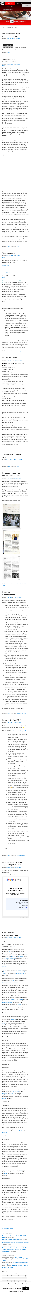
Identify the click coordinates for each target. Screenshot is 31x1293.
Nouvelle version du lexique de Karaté (11, 1239)
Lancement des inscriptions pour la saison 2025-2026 (15, 1242)
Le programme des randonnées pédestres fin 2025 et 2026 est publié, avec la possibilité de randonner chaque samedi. (15, 1249)
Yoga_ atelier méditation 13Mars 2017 (11, 463)
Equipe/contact (22, 21)
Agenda (16, 21)
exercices (19, 1223)
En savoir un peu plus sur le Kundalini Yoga (11, 474)
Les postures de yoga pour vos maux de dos (11, 34)
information (19, 584)
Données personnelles (8, 9)
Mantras (4, 269)
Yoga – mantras (8, 253)
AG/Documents (9, 24)
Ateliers (15, 24)
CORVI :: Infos (10, 6)
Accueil (7, 21)
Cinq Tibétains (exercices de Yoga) (10, 933)
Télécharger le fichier (24, 917)
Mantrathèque (5, 265)
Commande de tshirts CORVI (9, 1246)
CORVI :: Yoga (10, 3)
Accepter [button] (25, 1288)
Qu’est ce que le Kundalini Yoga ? (9, 60)
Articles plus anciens (7, 1228)
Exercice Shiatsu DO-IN (11, 720)
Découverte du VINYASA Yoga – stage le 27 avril (12, 863)
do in (18, 855)
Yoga (9, 52)
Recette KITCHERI (9, 357)
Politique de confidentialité (15, 1291)
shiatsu (21, 855)
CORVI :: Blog (20, 3)
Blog (12, 21)
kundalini (24, 584)
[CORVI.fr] (2, 3)
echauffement (20, 713)
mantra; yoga (20, 351)
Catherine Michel (18, 360)
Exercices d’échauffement (8, 593)
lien (14, 946)
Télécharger (8, 45)
